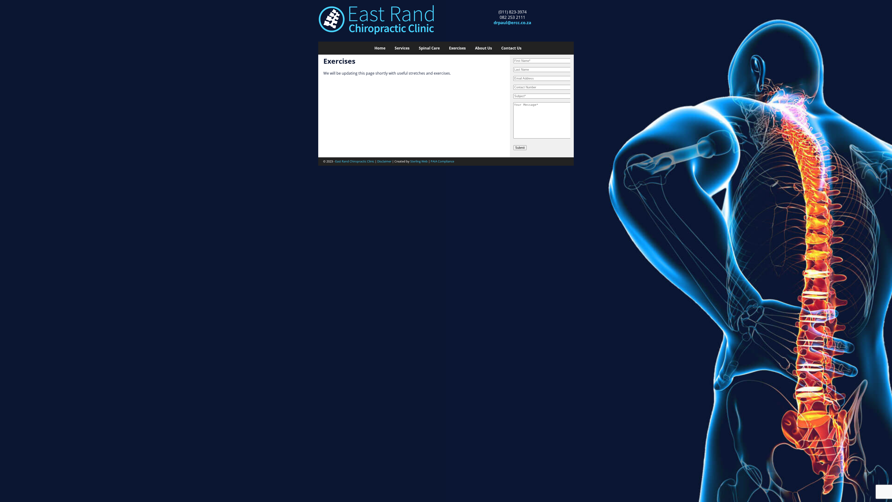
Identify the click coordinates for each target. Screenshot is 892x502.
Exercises (457, 48)
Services (402, 48)
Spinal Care (429, 48)
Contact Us (511, 48)
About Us (483, 48)
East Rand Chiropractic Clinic (354, 161)
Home (379, 48)
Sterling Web (419, 161)
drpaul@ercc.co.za (512, 22)
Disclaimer (384, 161)
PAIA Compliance (442, 161)
